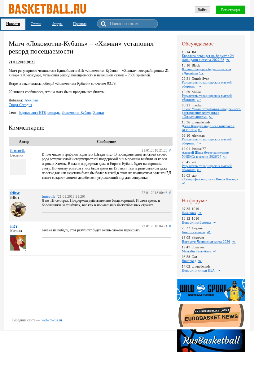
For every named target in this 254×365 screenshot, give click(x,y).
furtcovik (17, 150)
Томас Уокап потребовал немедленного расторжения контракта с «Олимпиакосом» (211, 112)
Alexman (31, 100)
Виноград (189, 261)
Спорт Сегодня (20, 105)
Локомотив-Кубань (76, 112)
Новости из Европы (196, 222)
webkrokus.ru (52, 320)
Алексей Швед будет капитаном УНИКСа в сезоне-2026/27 (205, 154)
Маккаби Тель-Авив (196, 251)
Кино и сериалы (193, 232)
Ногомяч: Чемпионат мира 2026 (206, 241)
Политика (189, 213)
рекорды (53, 112)
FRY (14, 226)
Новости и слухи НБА (198, 270)
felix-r (15, 193)
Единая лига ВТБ (32, 112)
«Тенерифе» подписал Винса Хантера (210, 179)
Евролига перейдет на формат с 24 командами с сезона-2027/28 (208, 58)
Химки (98, 112)
